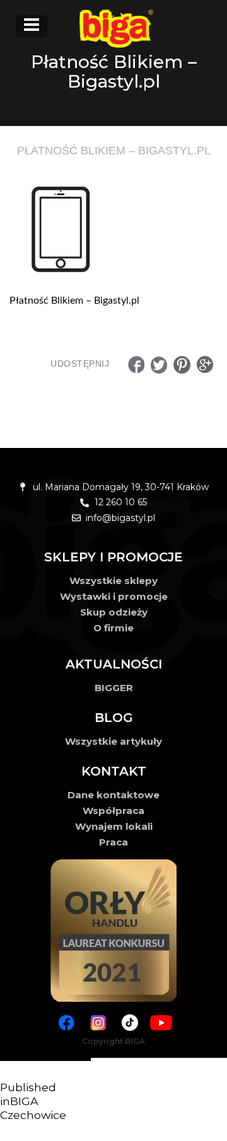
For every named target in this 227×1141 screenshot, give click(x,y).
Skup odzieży (114, 612)
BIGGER (114, 688)
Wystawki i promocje (114, 596)
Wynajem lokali (114, 826)
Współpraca (113, 811)
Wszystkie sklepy (113, 581)
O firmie (113, 628)
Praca (113, 842)
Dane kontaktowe (113, 795)
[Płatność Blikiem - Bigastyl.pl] (113, 226)
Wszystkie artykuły (113, 741)
